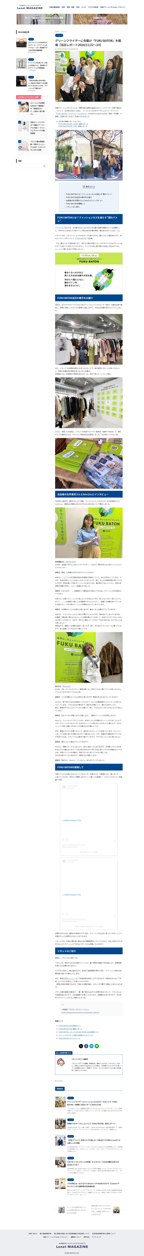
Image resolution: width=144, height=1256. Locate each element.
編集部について (76, 1237)
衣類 (63, 7)
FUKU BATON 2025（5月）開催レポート (73, 126)
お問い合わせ (32, 1233)
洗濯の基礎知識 (54, 7)
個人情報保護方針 (46, 1233)
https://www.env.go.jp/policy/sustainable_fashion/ (80, 1012)
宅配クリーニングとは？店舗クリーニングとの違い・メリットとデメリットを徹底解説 (37, 127)
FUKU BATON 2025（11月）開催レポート (73, 124)
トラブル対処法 (93, 7)
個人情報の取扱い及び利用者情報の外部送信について (71, 1233)
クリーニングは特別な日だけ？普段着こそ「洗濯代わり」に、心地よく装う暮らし (37, 108)
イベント (60, 1081)
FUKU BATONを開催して (75, 203)
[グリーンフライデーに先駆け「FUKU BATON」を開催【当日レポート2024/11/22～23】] (91, 1046)
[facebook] (86, 1046)
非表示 (92, 186)
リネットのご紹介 (73, 206)
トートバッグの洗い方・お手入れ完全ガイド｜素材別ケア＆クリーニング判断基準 (37, 65)
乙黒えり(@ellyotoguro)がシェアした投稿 (89, 926)
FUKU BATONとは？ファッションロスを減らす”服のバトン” (89, 194)
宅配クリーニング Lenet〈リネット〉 (113, 7)
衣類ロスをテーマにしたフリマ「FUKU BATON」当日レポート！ (92, 1123)
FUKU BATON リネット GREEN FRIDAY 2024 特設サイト (79, 1032)
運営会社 (86, 1237)
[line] (97, 1046)
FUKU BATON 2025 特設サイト (70, 1025)
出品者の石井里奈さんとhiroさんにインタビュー (84, 200)
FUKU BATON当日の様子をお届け (79, 197)
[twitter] (81, 1046)
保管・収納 (70, 7)
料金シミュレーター (72, 978)
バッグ (83, 7)
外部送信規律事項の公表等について (104, 1233)
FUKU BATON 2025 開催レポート (70, 1029)
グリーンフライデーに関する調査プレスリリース (76, 1035)
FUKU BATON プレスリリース (69, 1038)
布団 (77, 7)
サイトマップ (96, 1237)
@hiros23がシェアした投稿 (89, 852)
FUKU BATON (81, 238)
